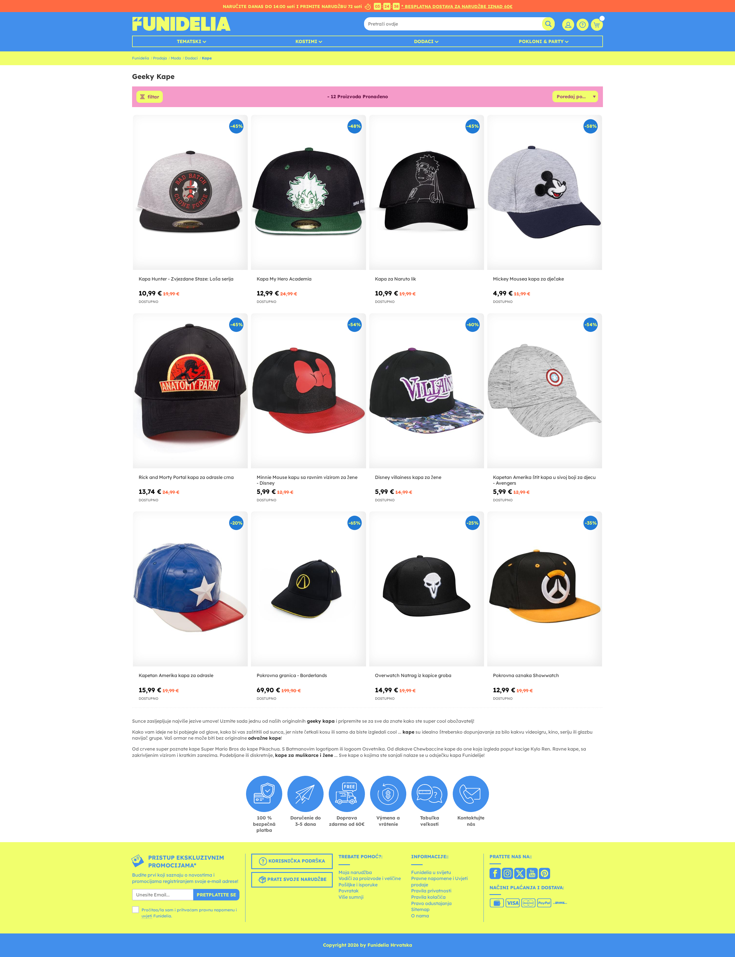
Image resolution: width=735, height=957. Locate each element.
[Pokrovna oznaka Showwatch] (544, 589)
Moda (176, 58)
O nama (420, 916)
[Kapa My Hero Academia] (308, 192)
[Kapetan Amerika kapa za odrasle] (190, 589)
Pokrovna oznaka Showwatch (526, 675)
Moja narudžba (355, 872)
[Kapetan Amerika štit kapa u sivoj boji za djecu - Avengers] (544, 391)
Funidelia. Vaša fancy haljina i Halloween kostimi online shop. (181, 24)
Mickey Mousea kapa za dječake (528, 279)
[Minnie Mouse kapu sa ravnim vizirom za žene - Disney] (308, 391)
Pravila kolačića (428, 897)
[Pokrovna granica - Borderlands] (308, 589)
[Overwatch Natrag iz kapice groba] (426, 589)
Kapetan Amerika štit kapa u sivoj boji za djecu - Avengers (544, 480)
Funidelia (140, 58)
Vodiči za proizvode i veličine (370, 878)
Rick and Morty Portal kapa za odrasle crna (186, 477)
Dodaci (424, 41)
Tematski (189, 41)
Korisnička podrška (296, 861)
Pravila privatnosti (431, 891)
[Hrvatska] (495, 874)
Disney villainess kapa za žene (408, 477)
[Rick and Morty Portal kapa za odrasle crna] (190, 391)
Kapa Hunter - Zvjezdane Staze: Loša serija (186, 279)
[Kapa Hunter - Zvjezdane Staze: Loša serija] (190, 192)
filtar (153, 97)
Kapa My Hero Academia (284, 279)
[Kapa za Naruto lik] (426, 192)
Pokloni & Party (541, 41)
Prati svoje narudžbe (296, 879)
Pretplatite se (216, 895)
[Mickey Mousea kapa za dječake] (544, 192)
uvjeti (147, 916)
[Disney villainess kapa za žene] (426, 391)
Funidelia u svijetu (431, 872)
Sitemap (420, 909)
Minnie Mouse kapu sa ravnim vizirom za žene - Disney (307, 480)
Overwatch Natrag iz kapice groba (413, 675)
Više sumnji (351, 897)
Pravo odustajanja (431, 903)
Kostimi (306, 41)
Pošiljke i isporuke (358, 885)
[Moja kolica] (597, 25)
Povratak (349, 891)
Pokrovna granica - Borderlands (292, 675)
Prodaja (160, 58)
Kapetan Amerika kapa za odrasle (176, 675)
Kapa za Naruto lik (395, 279)
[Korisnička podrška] (583, 25)
